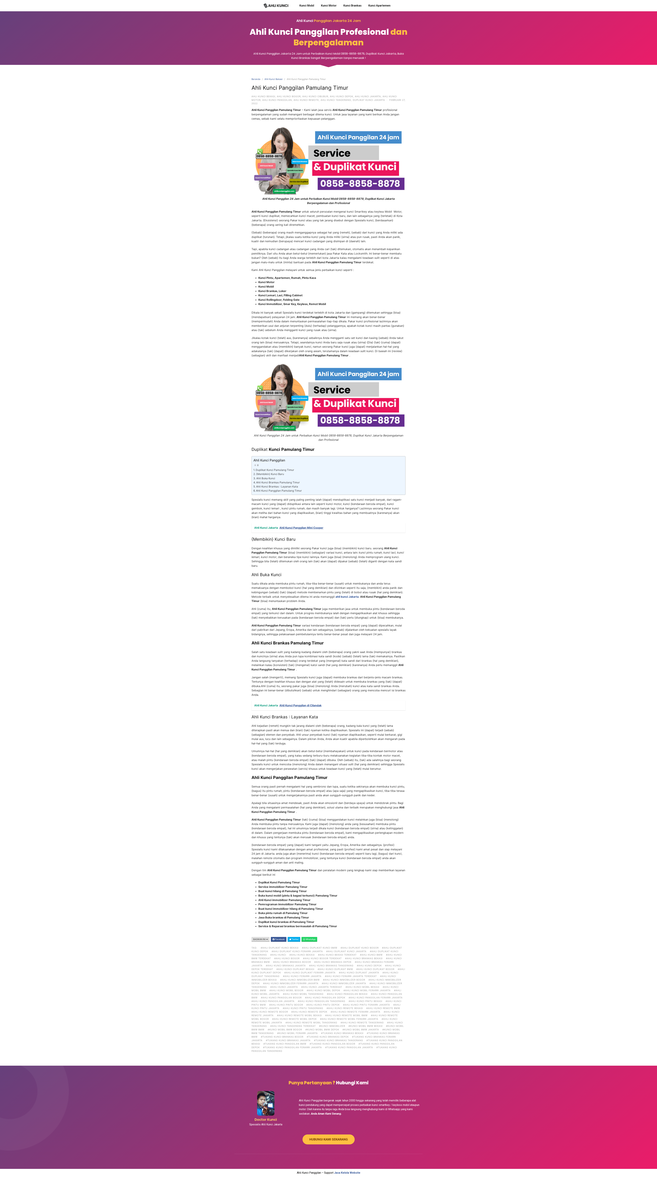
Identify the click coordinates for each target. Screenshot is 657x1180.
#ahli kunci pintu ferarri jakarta (366, 1004)
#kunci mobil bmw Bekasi (366, 1026)
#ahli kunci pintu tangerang (303, 1008)
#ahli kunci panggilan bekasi (347, 994)
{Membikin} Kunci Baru (270, 474)
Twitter (295, 939)
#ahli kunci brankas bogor (292, 962)
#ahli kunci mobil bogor (286, 990)
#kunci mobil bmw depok (322, 1029)
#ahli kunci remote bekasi (345, 1008)
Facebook (280, 939)
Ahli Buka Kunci (265, 478)
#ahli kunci (278, 954)
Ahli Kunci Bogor (289, 96)
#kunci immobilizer (332, 1026)
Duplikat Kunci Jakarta (369, 100)
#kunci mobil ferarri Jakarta (297, 1033)
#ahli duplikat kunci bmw (319, 947)
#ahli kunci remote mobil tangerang (311, 1022)
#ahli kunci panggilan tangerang (321, 1001)
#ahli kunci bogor (287, 958)
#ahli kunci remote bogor (270, 1011)
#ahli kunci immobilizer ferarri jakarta (290, 983)
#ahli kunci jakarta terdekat (321, 987)
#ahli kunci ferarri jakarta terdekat (351, 976)
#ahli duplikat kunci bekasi (280, 947)
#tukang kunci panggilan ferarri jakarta (292, 1047)
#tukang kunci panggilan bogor (332, 1043)
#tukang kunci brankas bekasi (342, 1033)
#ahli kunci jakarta (284, 987)
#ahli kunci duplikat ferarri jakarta (310, 972)
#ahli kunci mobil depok (323, 990)
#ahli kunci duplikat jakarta (359, 972)
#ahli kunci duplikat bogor (375, 969)
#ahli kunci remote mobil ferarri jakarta (349, 1019)
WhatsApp (310, 939)
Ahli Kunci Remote (306, 100)
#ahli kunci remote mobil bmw (346, 1015)
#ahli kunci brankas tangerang (331, 965)
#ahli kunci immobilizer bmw (300, 979)
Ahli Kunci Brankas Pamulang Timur (278, 482)
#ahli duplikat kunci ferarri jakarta (297, 951)
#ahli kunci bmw (371, 954)
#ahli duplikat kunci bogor (360, 947)
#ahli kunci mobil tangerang (303, 994)
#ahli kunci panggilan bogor (281, 997)
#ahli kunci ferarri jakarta (302, 976)
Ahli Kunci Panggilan (277, 100)
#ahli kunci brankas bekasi (364, 958)
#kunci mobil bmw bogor (285, 1029)
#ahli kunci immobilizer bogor (344, 979)
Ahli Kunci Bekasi (273, 79)
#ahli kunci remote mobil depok (294, 1019)
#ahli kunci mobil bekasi (362, 987)
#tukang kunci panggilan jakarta (349, 1047)
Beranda (256, 79)
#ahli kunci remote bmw (383, 1008)
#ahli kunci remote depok (309, 1011)
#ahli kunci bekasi (302, 954)
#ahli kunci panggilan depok (325, 997)
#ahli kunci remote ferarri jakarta (355, 1011)
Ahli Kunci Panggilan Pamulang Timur (279, 490)
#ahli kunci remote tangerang (362, 1022)
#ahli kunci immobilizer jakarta (344, 983)
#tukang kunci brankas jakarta (288, 1040)
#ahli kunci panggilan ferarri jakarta (376, 997)
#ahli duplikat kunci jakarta (346, 951)
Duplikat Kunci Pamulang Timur (275, 470)
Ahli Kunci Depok (341, 96)
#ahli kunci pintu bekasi (365, 1001)
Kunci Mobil (306, 5)
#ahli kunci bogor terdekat (322, 958)
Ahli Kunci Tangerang (336, 100)
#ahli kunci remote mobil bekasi (299, 1015)
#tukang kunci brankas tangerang (338, 1040)
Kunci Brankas (352, 5)
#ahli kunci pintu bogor (286, 1004)
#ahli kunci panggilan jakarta (273, 1001)
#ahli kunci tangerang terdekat (293, 1026)
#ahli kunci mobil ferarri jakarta (367, 990)
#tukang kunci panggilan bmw (284, 1043)
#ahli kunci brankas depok (332, 962)
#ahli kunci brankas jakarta (286, 965)
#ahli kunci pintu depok (323, 1004)
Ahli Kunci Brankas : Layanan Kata (277, 486)
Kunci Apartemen (379, 5)
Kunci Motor (329, 5)
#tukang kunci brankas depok (328, 1036)
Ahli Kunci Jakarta (368, 96)
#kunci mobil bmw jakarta (361, 1029)
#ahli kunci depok (369, 965)
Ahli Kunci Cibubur (315, 96)
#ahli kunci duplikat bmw (335, 969)
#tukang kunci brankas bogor (282, 1036)
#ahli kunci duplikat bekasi (295, 969)
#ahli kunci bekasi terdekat (337, 954)
